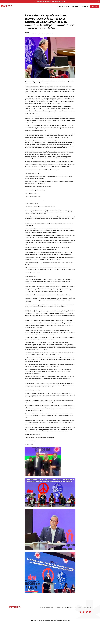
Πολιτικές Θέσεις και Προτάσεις (63, 607)
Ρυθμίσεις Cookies (66, 620)
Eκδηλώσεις (78, 607)
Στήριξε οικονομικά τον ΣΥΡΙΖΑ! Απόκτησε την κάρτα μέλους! (50, 1)
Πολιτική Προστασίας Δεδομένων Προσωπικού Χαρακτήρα (50, 620)
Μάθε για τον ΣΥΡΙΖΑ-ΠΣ (46, 607)
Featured (26, 34)
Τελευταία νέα (50, 34)
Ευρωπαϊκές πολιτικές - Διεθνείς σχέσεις (38, 34)
